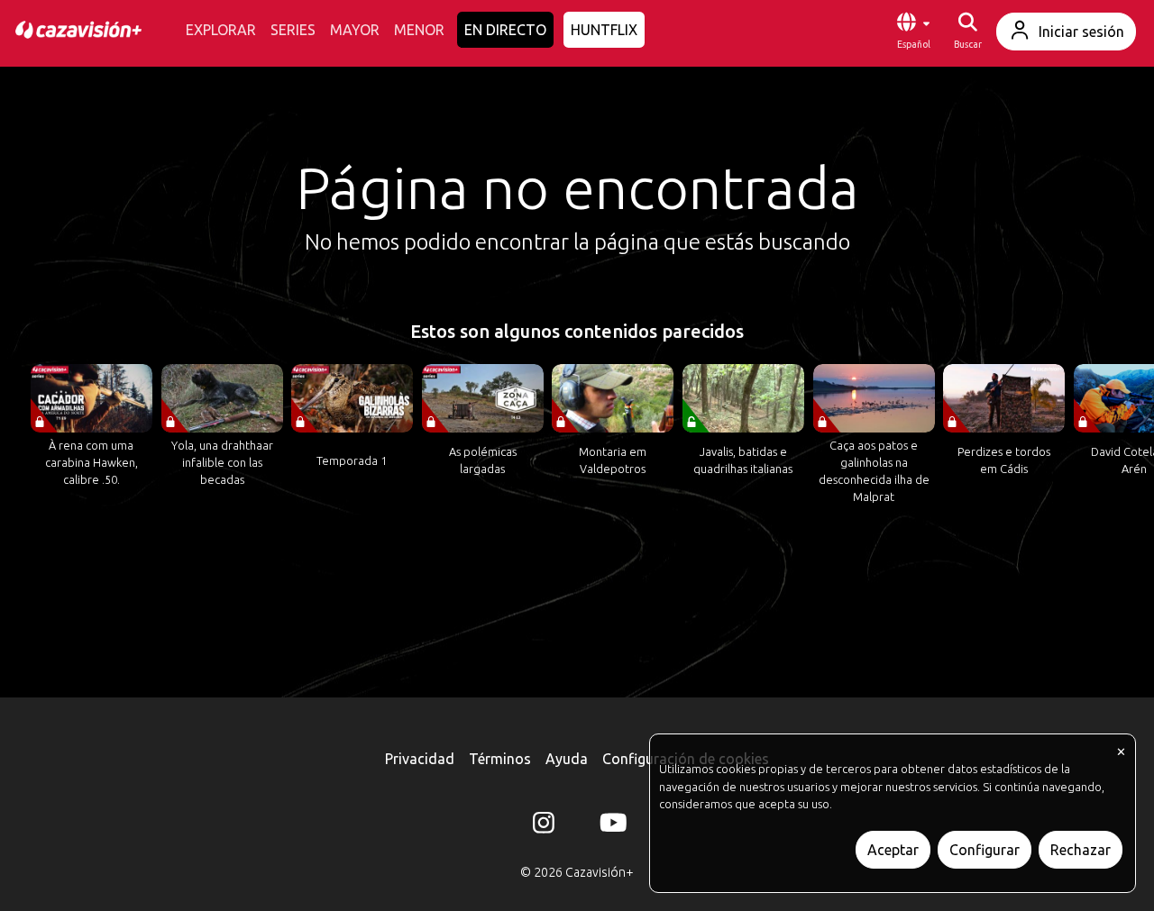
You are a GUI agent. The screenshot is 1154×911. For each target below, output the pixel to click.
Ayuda (566, 759)
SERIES (293, 30)
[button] (913, 31)
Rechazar (1080, 850)
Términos (500, 759)
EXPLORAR (221, 30)
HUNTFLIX (604, 30)
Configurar (984, 850)
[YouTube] (610, 826)
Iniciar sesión (1081, 31)
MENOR (419, 30)
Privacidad (419, 759)
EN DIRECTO (505, 30)
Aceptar (893, 850)
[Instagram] (543, 826)
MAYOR (355, 30)
